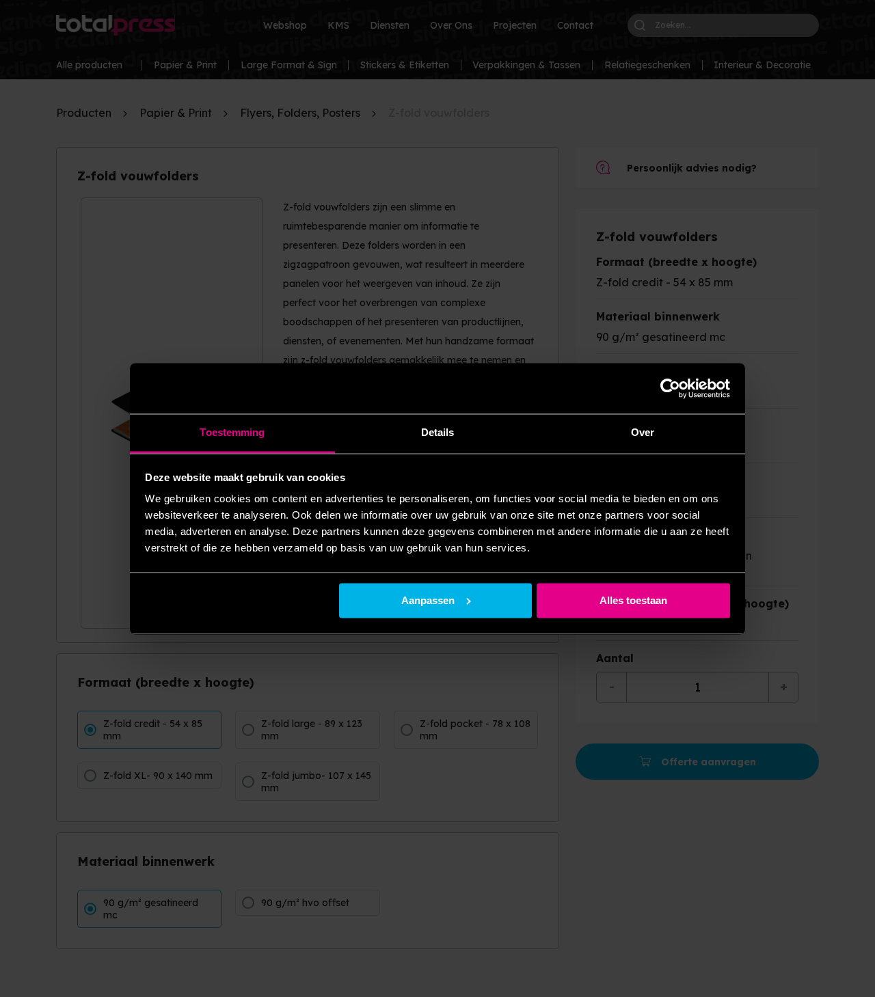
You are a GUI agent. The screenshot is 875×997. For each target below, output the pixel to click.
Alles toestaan (633, 600)
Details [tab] (438, 433)
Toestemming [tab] (232, 433)
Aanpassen (428, 600)
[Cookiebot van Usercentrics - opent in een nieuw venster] (670, 388)
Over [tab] (642, 433)
